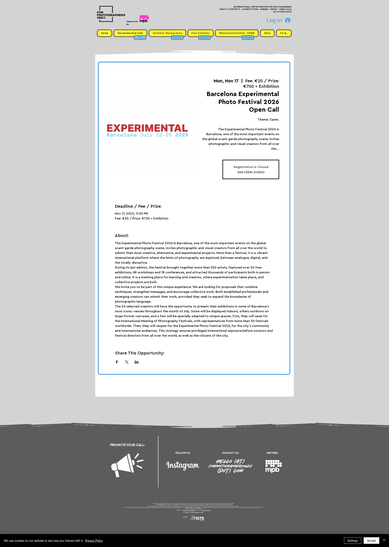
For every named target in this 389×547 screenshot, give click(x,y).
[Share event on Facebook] (117, 362)
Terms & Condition (189, 510)
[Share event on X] (127, 362)
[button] (267, 33)
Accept (371, 540)
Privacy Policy (206, 510)
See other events (251, 171)
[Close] (384, 540)
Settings (352, 540)
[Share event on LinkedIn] (137, 362)
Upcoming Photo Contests (172, 521)
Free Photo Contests (188, 521)
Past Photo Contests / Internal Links (208, 521)
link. (262, 507)
